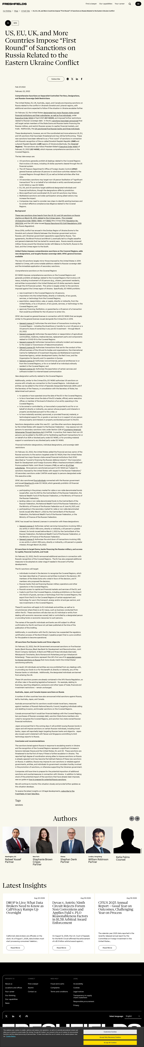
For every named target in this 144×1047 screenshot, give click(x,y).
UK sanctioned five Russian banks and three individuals (57, 129)
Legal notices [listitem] (78, 991)
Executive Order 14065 (68, 147)
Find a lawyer (91, 3)
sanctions (19, 805)
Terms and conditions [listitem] (59, 991)
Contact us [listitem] (32, 991)
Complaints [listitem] (55, 988)
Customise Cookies (110, 1032)
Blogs (16, 11)
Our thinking (7, 11)
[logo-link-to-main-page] (15, 4)
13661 (39, 221)
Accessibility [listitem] (78, 984)
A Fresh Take (25, 11)
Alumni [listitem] (31, 988)
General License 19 (27, 342)
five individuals (40, 480)
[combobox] (133, 1016)
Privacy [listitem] (76, 1005)
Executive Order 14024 (24, 118)
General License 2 (26, 526)
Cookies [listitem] (76, 988)
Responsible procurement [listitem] (83, 1001)
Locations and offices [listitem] (13, 988)
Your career (120, 3)
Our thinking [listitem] (10, 995)
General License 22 (27, 369)
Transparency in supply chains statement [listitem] (82, 996)
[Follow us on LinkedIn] (13, 1016)
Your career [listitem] (9, 991)
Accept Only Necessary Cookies (110, 1037)
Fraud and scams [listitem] (57, 984)
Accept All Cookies (110, 1042)
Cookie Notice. (11, 1036)
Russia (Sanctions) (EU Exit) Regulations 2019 (63, 223)
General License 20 (27, 347)
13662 (48, 221)
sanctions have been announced (65, 121)
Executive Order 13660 (27, 221)
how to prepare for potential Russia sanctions (47, 779)
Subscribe (55, 79)
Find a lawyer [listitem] (33, 984)
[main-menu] (138, 3)
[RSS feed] (26, 1016)
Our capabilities (105, 3)
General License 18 (27, 334)
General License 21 (26, 361)
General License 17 (26, 323)
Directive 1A (29, 483)
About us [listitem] (8, 984)
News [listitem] (7, 1003)
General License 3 (26, 539)
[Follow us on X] (6, 1016)
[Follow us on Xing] (20, 1016)
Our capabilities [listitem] (11, 999)
